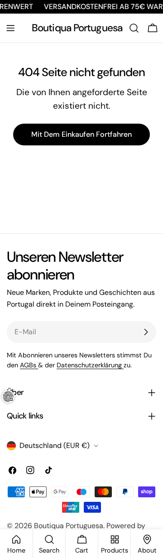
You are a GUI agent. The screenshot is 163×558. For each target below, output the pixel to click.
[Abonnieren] (145, 332)
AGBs (29, 365)
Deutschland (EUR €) (54, 445)
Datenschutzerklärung (90, 365)
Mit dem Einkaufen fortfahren (81, 134)
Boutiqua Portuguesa (77, 27)
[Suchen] (134, 28)
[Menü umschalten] (10, 28)
